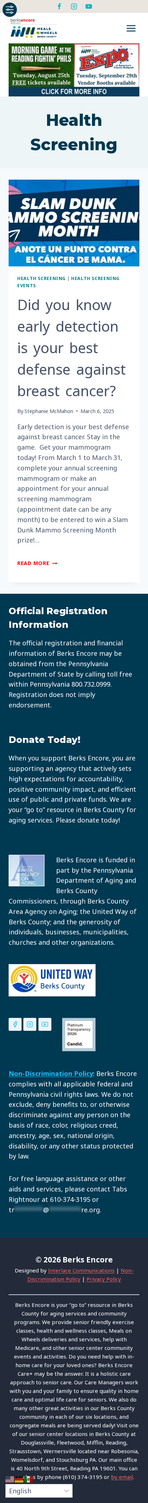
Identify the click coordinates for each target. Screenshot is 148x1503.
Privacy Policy (104, 1278)
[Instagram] (74, 6)
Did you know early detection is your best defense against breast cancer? (71, 347)
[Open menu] (130, 28)
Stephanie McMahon (48, 411)
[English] (10, 1478)
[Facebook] (59, 6)
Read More (37, 563)
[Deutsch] (19, 1478)
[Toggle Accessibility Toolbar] (10, 10)
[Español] (28, 1478)
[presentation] (74, 223)
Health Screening (41, 278)
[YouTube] (88, 6)
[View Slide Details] (74, 69)
